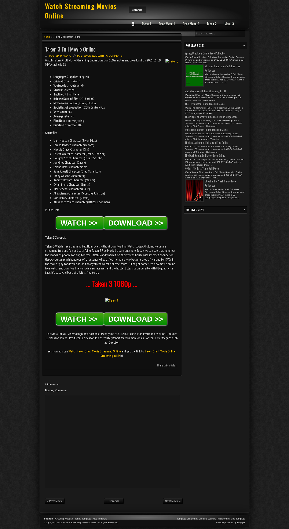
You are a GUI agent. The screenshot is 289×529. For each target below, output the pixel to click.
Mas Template (100, 518)
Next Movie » (173, 501)
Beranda (137, 9)
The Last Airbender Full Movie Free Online (206, 142)
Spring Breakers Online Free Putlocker (205, 53)
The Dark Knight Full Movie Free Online (205, 155)
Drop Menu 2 (191, 23)
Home (47, 36)
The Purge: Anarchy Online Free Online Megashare (211, 117)
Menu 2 (211, 23)
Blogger (241, 522)
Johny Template (83, 518)
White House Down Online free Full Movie (206, 130)
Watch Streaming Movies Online (79, 522)
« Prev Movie (55, 501)
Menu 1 (146, 23)
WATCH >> (80, 223)
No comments (113, 55)
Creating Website (64, 518)
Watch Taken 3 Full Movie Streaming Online (95, 351)
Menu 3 (229, 23)
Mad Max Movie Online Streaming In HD (205, 91)
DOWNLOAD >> (135, 223)
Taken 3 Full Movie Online (70, 49)
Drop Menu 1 (167, 23)
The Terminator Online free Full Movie (205, 104)
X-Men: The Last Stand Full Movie (202, 168)
